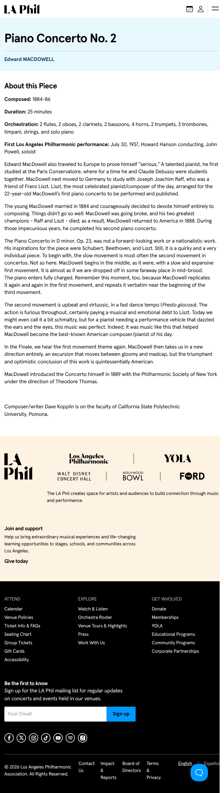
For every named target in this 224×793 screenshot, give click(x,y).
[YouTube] (58, 738)
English (185, 764)
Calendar (13, 609)
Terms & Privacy (154, 771)
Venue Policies (18, 617)
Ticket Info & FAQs (22, 626)
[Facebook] (9, 738)
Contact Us (86, 767)
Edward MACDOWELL (29, 59)
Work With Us (91, 643)
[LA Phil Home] (21, 9)
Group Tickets (18, 643)
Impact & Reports (109, 771)
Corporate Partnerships (175, 651)
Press (83, 634)
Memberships (165, 617)
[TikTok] (45, 738)
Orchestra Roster (95, 617)
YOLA (157, 626)
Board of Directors (131, 767)
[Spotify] (70, 738)
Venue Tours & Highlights (102, 626)
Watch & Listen (93, 609)
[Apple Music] (82, 738)
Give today (16, 561)
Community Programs (173, 643)
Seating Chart (18, 634)
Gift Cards (14, 651)
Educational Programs (173, 634)
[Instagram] (33, 738)
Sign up (121, 714)
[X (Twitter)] (21, 738)
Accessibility (16, 660)
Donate (159, 609)
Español (212, 764)
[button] (215, 9)
